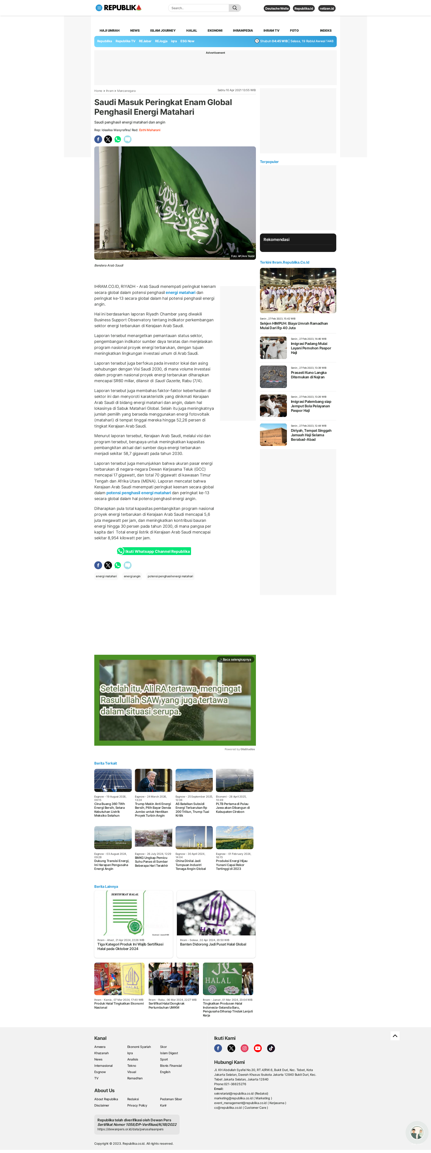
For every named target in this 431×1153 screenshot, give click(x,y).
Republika (104, 41)
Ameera (100, 1047)
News (135, 30)
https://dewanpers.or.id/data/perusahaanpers (130, 1129)
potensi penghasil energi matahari (139, 492)
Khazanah (101, 1053)
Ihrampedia (243, 30)
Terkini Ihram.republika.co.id (284, 262)
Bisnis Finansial (171, 1065)
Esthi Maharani (149, 130)
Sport (164, 1059)
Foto (294, 30)
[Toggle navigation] (99, 7)
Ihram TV (271, 30)
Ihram (110, 91)
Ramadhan (135, 1078)
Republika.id (304, 8)
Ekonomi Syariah (139, 1047)
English (165, 1072)
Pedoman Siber (171, 1099)
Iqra (130, 1053)
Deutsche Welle (276, 8)
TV (96, 1078)
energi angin (132, 576)
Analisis (132, 1059)
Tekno (131, 1065)
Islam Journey (163, 30)
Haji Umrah (110, 30)
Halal (191, 30)
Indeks (326, 30)
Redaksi (133, 1099)
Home (98, 91)
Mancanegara (126, 91)
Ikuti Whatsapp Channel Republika (157, 551)
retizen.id (327, 8)
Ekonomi (215, 30)
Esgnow (100, 1072)
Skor (163, 1047)
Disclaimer (101, 1105)
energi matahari (180, 292)
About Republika (106, 1099)
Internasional (103, 1065)
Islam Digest (169, 1053)
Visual (131, 1072)
